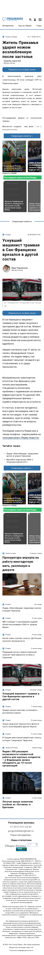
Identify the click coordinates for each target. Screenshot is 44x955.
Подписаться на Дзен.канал (22, 69)
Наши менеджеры (20, 835)
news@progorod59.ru (25, 873)
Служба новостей (12, 61)
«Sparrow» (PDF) (33, 937)
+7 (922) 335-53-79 (29, 875)
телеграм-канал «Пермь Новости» (20, 437)
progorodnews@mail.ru (20, 831)
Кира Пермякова (19, 268)
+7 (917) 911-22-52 (21, 826)
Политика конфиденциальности (21, 950)
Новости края (11, 553)
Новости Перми (11, 37)
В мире (8, 234)
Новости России (12, 748)
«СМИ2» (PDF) (21, 937)
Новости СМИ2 (9, 173)
